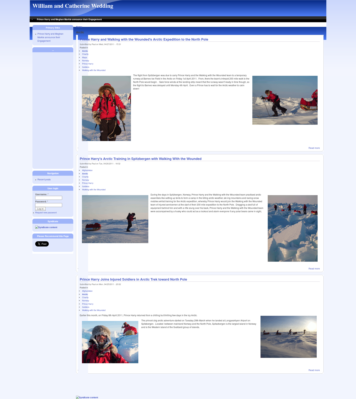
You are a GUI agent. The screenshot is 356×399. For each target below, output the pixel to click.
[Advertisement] (199, 384)
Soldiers (85, 67)
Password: (41, 201)
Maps (84, 57)
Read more (314, 147)
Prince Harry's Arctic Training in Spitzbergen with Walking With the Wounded (141, 158)
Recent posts (44, 179)
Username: (42, 194)
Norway (85, 60)
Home (79, 26)
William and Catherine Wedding (72, 5)
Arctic (85, 50)
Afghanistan (87, 170)
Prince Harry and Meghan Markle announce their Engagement (69, 19)
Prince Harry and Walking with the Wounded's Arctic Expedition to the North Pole (144, 39)
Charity (85, 54)
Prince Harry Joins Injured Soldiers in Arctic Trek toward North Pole (133, 279)
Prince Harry (87, 63)
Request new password (46, 212)
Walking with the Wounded (94, 70)
